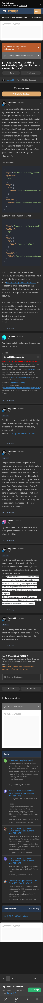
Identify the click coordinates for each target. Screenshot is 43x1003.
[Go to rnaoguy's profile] (5, 791)
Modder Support (29, 80)
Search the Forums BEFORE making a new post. (16, 47)
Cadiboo (11, 336)
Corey (10, 521)
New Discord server (14, 707)
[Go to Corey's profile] (4, 522)
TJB (12, 785)
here (16, 380)
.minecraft (31, 369)
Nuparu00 (10, 80)
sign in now (17, 661)
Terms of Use (12, 993)
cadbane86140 (16, 900)
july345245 (8, 916)
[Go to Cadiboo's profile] (4, 337)
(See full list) (34, 909)
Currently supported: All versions (20, 55)
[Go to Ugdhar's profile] (5, 829)
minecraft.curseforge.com (20, 377)
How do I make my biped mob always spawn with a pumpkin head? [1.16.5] (22, 793)
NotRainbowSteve (21, 916)
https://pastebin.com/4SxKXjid (22, 433)
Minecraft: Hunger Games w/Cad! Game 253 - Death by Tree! (23, 881)
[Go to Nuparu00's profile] (3, 80)
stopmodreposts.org (17, 382)
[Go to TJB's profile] (5, 761)
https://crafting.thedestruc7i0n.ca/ (21, 282)
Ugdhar (13, 852)
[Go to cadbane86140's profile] (5, 881)
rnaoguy (14, 822)
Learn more (4, 4)
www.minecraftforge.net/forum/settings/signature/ (21, 388)
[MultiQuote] (3, 328)
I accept (36, 989)
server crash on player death (21, 760)
